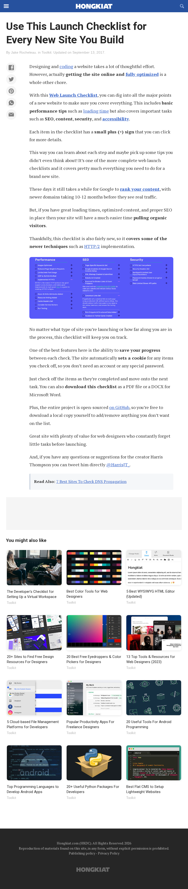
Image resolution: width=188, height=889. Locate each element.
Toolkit (46, 52)
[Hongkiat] (94, 6)
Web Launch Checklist (73, 95)
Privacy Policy (108, 853)
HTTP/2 (92, 246)
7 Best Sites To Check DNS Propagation (91, 481)
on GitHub (119, 407)
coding (66, 66)
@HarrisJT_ (117, 465)
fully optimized (142, 74)
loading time (96, 111)
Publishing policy (82, 853)
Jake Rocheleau (23, 52)
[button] (11, 67)
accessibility (115, 119)
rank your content (140, 189)
